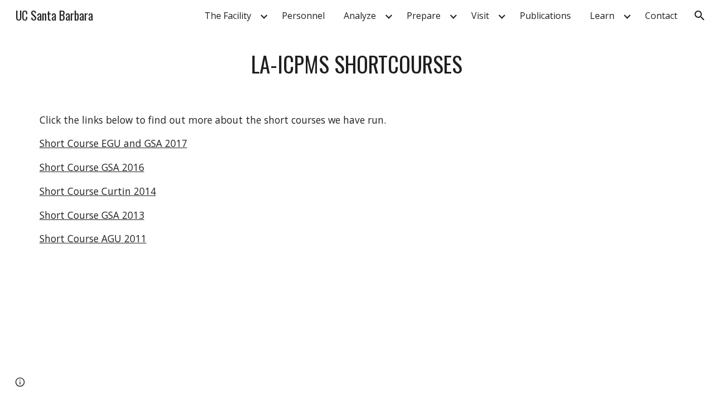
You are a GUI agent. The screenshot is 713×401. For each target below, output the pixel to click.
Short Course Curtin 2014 (98, 191)
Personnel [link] (303, 15)
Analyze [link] (360, 15)
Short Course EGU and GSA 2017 (113, 143)
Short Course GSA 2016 (92, 167)
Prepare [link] (424, 15)
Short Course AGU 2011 (93, 238)
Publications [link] (545, 15)
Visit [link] (480, 15)
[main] (356, 64)
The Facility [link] (227, 15)
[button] (699, 15)
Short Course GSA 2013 (92, 215)
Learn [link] (602, 15)
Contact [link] (661, 15)
